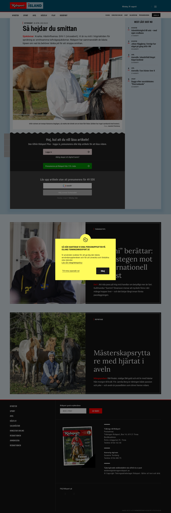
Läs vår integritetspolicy (72, 263)
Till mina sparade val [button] (70, 271)
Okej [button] (103, 271)
